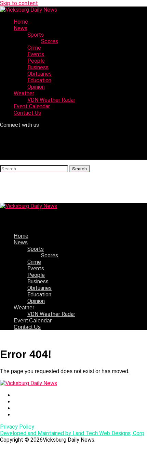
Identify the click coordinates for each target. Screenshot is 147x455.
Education (39, 80)
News (20, 28)
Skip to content (19, 3)
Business (38, 67)
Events (35, 54)
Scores (49, 41)
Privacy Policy (17, 426)
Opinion (36, 87)
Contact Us (27, 113)
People (36, 61)
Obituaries (39, 74)
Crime (34, 48)
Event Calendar (32, 106)
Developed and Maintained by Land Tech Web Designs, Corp (72, 433)
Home (21, 22)
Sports (35, 35)
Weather (24, 93)
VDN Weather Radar (51, 100)
